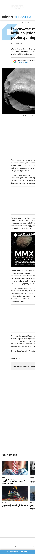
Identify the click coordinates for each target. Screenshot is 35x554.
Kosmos (15, 22)
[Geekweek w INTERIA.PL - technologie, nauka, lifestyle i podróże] (22, 16)
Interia (3, 22)
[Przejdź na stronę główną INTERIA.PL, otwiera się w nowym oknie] (7, 16)
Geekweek (9, 22)
